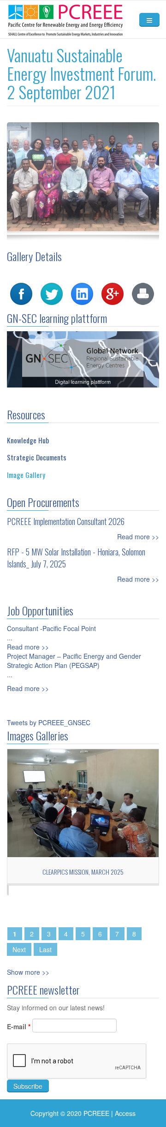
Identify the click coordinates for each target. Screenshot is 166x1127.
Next (19, 949)
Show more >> (28, 972)
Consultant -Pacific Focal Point (51, 628)
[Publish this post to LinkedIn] (82, 293)
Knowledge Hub (28, 440)
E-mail (18, 1026)
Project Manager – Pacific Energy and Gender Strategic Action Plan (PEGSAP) (74, 660)
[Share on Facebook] (21, 293)
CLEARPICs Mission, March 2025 (83, 872)
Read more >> (138, 536)
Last (45, 949)
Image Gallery (26, 475)
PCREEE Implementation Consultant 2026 (66, 521)
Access (125, 1113)
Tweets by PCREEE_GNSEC (48, 722)
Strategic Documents (36, 457)
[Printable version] (143, 293)
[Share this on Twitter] (52, 293)
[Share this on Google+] (112, 293)
